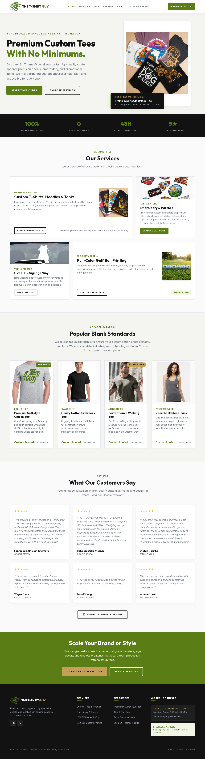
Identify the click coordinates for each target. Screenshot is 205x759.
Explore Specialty (92, 292)
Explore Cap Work (154, 231)
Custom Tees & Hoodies (89, 706)
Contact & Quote (137, 6)
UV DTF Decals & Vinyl (88, 717)
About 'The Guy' (122, 712)
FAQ (119, 6)
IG (20, 722)
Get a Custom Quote (124, 717)
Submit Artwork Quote (84, 671)
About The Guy (103, 6)
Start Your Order (24, 90)
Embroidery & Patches (88, 712)
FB (13, 722)
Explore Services (62, 90)
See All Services (126, 671)
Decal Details (26, 292)
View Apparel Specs (30, 230)
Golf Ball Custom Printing (89, 723)
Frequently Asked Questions (128, 706)
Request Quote (181, 6)
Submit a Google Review (102, 615)
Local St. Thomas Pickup (126, 723)
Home (71, 6)
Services (84, 6)
